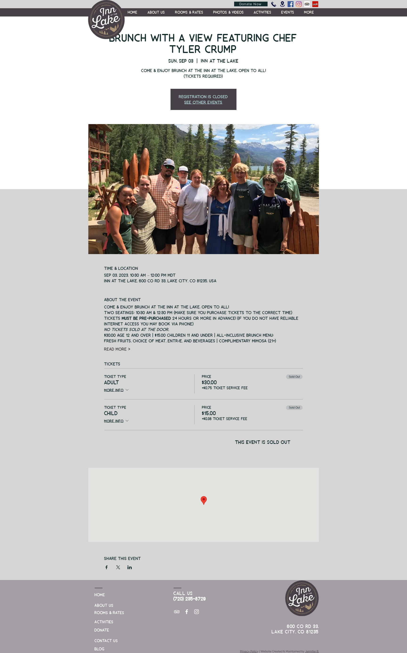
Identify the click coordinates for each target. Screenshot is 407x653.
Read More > (117, 349)
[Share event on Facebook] (106, 567)
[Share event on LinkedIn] (129, 567)
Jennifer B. (312, 651)
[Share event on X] (118, 567)
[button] (309, 12)
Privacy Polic (248, 651)
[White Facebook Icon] (186, 611)
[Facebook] (290, 4)
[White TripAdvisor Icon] (177, 611)
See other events (203, 102)
